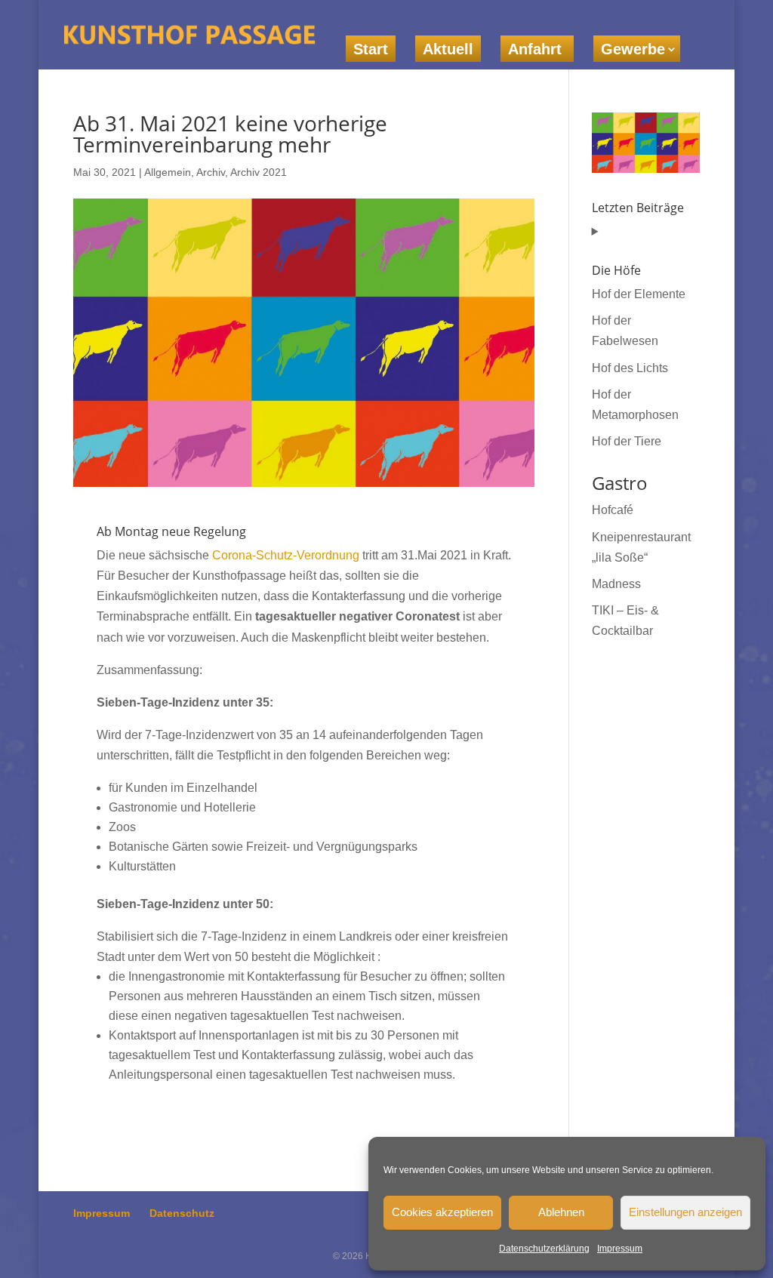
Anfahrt (537, 49)
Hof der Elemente (638, 294)
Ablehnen (561, 1212)
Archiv (210, 172)
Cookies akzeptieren (442, 1212)
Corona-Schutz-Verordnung (285, 555)
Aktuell (448, 49)
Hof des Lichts (630, 368)
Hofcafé (612, 510)
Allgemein (167, 172)
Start (370, 49)
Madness (616, 583)
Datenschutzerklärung (544, 1248)
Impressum (619, 1248)
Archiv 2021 (258, 172)
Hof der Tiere (626, 441)
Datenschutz (181, 1213)
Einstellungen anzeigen (685, 1212)
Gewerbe (633, 49)
